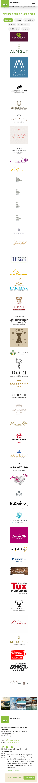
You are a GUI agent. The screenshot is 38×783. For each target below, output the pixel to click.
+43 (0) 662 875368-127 (12, 740)
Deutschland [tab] (29, 20)
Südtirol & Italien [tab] (23, 24)
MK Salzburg (15, 2)
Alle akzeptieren (29, 777)
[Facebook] (2, 746)
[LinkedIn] (12, 746)
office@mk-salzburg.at (13, 742)
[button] (33, 3)
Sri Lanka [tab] (25, 29)
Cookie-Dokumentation (13, 770)
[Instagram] (7, 746)
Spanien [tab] (12, 24)
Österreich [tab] (8, 20)
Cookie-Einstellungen (14, 777)
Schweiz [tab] (18, 20)
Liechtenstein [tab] (14, 29)
